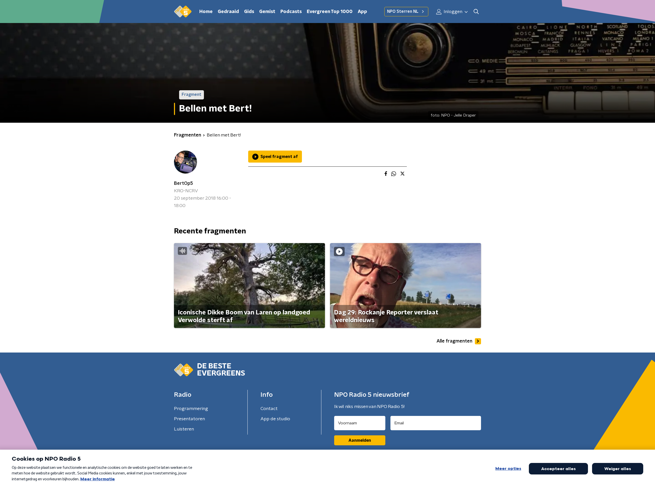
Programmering (191, 408)
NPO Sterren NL (402, 11)
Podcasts (291, 11)
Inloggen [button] (452, 11)
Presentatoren (189, 419)
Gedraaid (228, 11)
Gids (249, 11)
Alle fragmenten (454, 341)
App (362, 11)
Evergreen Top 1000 (330, 11)
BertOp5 (183, 183)
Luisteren (184, 429)
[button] (476, 11)
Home (206, 11)
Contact (269, 408)
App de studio (275, 419)
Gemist (267, 11)
